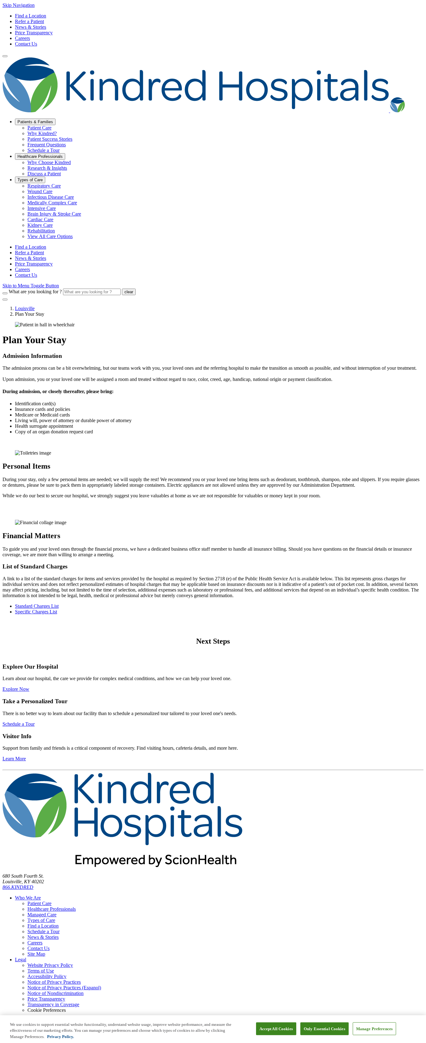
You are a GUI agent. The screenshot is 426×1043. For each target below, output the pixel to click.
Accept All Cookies (276, 1028)
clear (128, 292)
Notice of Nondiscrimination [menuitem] (55, 993)
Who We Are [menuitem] (28, 897)
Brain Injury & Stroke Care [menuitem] (54, 214)
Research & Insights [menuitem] (47, 168)
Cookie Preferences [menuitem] (46, 1010)
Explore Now (15, 689)
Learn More (14, 758)
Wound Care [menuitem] (39, 191)
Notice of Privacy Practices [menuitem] (54, 982)
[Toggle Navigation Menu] (4, 56)
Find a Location (30, 15)
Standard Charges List (37, 606)
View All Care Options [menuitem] (50, 236)
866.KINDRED (17, 887)
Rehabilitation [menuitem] (41, 230)
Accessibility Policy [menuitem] (46, 976)
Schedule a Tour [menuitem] (43, 150)
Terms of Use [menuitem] (40, 970)
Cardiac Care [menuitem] (40, 219)
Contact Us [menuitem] (26, 275)
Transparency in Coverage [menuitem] (53, 1004)
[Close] (4, 299)
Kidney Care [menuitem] (40, 225)
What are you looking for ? (35, 291)
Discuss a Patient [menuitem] (44, 173)
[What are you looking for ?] (4, 293)
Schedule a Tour (18, 724)
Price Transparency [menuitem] (34, 263)
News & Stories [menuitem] (30, 258)
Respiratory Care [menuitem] (44, 185)
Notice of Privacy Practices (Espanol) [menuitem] (64, 987)
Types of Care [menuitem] (30, 180)
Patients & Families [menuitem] (35, 121)
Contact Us (26, 43)
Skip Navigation (18, 5)
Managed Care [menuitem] (41, 914)
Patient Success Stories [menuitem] (49, 139)
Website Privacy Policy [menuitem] (50, 965)
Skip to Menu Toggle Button (30, 285)
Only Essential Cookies (324, 1028)
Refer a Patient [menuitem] (29, 252)
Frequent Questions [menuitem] (46, 144)
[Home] (203, 110)
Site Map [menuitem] (36, 954)
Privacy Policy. (60, 1036)
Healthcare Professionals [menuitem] (40, 156)
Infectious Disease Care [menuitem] (50, 197)
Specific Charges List (36, 611)
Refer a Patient (29, 21)
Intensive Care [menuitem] (41, 208)
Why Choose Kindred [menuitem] (49, 162)
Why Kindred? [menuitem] (42, 133)
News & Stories (30, 27)
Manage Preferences (374, 1028)
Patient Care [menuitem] (39, 127)
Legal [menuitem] (20, 959)
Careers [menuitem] (22, 269)
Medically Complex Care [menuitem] (52, 202)
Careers (22, 38)
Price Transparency (34, 32)
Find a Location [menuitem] (30, 247)
